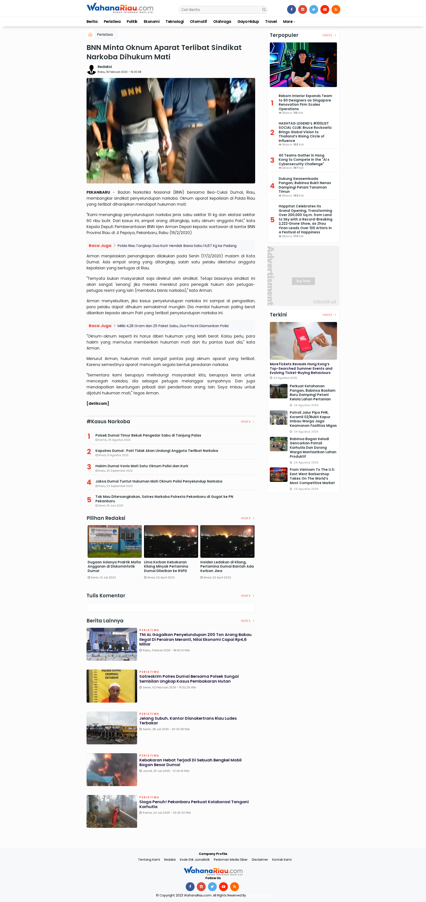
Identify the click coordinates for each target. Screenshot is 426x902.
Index (246, 421)
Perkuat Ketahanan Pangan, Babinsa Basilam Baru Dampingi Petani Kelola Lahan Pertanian (312, 393)
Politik (132, 21)
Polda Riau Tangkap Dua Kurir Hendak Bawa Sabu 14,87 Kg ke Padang (177, 245)
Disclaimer (260, 859)
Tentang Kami (149, 859)
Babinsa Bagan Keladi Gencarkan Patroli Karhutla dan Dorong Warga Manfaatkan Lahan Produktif (313, 448)
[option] (115, 554)
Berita (92, 21)
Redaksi (105, 66)
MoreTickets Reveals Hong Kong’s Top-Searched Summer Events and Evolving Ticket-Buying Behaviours (301, 368)
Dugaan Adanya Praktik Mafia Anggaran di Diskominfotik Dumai (114, 566)
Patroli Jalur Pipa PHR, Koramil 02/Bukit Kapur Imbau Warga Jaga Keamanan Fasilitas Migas (313, 419)
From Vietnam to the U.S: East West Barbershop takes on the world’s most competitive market (312, 476)
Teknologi (174, 21)
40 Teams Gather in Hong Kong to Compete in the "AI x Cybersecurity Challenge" (304, 159)
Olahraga (222, 21)
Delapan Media (258, 895)
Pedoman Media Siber (231, 859)
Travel (271, 21)
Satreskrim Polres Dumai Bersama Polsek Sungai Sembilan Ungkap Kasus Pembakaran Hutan (189, 679)
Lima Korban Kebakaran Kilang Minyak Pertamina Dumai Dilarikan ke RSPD (166, 566)
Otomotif (198, 21)
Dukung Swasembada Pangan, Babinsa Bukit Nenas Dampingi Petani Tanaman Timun (305, 185)
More (287, 21)
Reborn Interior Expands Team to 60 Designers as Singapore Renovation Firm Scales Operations (305, 102)
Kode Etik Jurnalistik (195, 859)
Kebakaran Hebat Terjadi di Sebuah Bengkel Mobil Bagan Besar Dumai (190, 762)
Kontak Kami (282, 859)
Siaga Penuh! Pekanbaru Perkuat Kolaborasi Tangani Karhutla (194, 804)
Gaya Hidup (248, 21)
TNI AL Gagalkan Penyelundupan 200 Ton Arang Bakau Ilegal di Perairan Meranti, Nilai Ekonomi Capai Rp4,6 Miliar (195, 639)
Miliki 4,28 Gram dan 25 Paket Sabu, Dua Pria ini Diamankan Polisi (173, 325)
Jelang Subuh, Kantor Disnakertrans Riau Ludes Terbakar (188, 720)
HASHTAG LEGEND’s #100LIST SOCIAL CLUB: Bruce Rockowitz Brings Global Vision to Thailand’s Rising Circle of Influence (305, 132)
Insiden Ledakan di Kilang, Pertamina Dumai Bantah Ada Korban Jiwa (227, 566)
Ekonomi (151, 21)
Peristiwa (112, 21)
